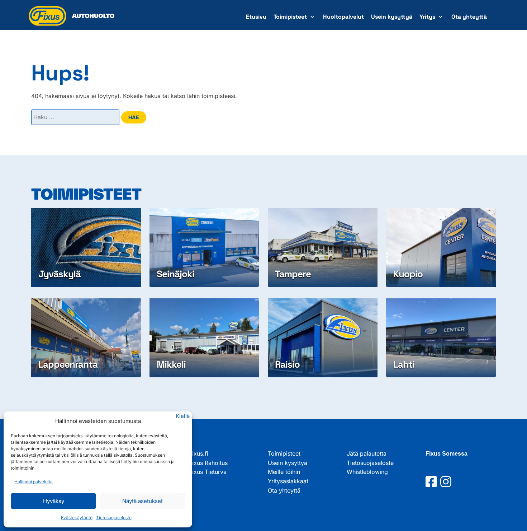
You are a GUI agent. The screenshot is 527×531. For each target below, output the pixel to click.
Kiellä (183, 416)
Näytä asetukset (142, 501)
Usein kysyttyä (391, 16)
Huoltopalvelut (343, 16)
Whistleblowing (367, 471)
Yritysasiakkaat (288, 481)
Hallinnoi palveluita (33, 481)
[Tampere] (323, 247)
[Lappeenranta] (86, 337)
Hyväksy (53, 501)
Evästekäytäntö (76, 517)
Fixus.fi (198, 453)
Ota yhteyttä (469, 16)
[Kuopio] (441, 247)
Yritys (427, 16)
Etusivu (256, 16)
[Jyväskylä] (86, 247)
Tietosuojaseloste (114, 517)
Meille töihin (284, 471)
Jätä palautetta (366, 453)
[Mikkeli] (204, 337)
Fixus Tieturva (208, 471)
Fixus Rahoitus (208, 462)
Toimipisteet (290, 16)
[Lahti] (441, 337)
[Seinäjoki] (204, 247)
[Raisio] (323, 337)
